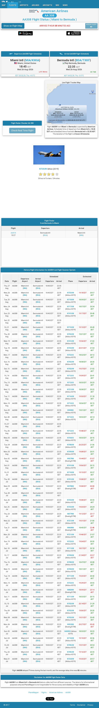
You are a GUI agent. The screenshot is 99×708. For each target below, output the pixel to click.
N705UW (70, 645)
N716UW (70, 396)
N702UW (70, 334)
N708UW (70, 445)
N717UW (70, 307)
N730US (70, 438)
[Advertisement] (49, 43)
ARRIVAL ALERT (91, 24)
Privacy (91, 705)
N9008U (70, 410)
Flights (44, 692)
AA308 (68, 692)
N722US (70, 541)
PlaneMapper (33, 692)
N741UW (70, 313)
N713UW (70, 327)
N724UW (70, 659)
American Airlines (54, 11)
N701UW (70, 479)
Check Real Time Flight (22, 130)
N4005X (67, 631)
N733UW (43, 169)
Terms (73, 705)
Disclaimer (82, 705)
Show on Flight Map (13, 25)
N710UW (70, 300)
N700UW (70, 569)
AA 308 (49, 15)
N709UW (70, 452)
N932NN (70, 624)
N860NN (70, 528)
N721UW (70, 389)
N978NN (70, 486)
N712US (70, 376)
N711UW (70, 548)
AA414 (13, 233)
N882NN (70, 590)
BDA (45, 235)
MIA (81, 235)
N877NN (70, 514)
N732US (70, 355)
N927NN (70, 459)
